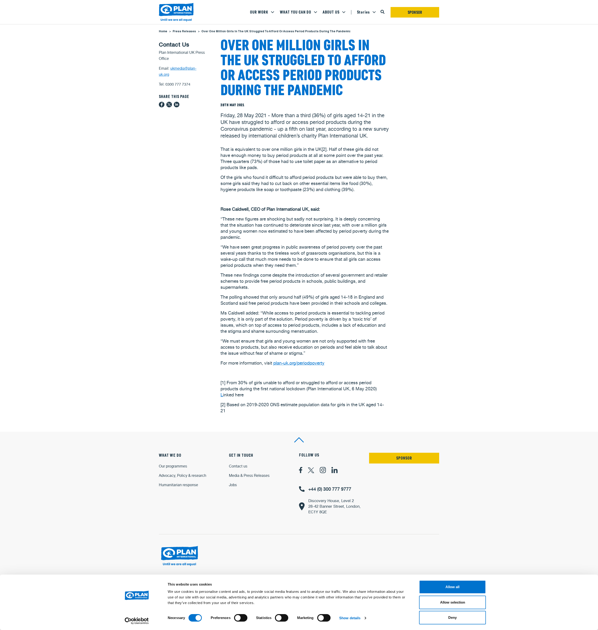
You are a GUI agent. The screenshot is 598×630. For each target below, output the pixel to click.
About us (331, 12)
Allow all (452, 587)
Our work (259, 12)
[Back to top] (299, 440)
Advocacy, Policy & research (182, 475)
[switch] (240, 618)
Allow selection (452, 602)
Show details (349, 618)
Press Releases (184, 31)
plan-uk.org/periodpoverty (298, 363)
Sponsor (415, 12)
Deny (452, 617)
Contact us (238, 466)
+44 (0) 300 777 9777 (329, 489)
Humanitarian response (178, 485)
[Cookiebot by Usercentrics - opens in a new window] (136, 620)
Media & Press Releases (249, 475)
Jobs (233, 485)
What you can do (295, 12)
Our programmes (173, 466)
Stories (363, 12)
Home (163, 31)
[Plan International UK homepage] (176, 12)
